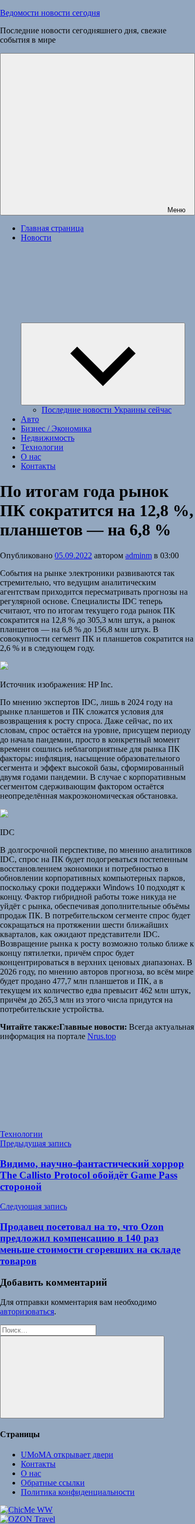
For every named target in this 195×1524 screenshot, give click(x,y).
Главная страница (52, 228)
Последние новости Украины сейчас (107, 409)
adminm (138, 555)
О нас (31, 456)
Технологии (42, 447)
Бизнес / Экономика (56, 428)
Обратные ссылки (53, 1482)
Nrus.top (101, 1036)
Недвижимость (47, 437)
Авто (30, 419)
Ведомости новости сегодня (50, 12)
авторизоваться (27, 1311)
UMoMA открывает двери (67, 1454)
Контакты (38, 466)
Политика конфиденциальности (78, 1492)
